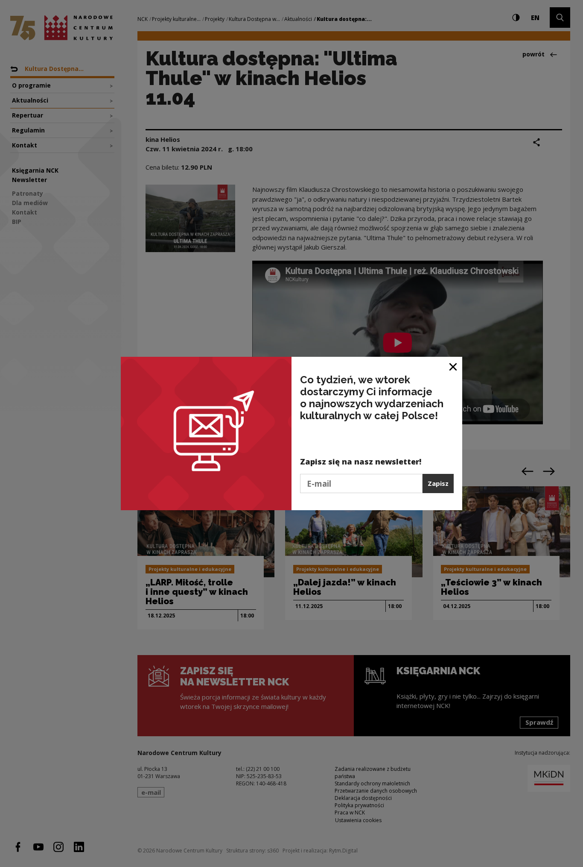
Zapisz (438, 483)
